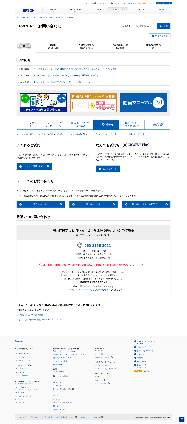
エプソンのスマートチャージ (24, 383)
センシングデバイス (101, 383)
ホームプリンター (21, 357)
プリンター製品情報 (61, 376)
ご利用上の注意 (47, 417)
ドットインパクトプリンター (24, 396)
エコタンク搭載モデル (23, 375)
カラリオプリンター (22, 369)
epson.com (97, 417)
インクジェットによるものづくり (105, 369)
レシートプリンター (21, 399)
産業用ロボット (100, 350)
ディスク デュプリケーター (61, 399)
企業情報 (140, 358)
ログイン (150, 3)
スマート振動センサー (102, 354)
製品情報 (20, 341)
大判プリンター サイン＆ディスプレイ (65, 351)
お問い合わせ (102, 3)
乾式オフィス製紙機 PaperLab (62, 402)
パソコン (55, 392)
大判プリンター (19, 392)
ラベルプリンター (20, 403)
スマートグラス (58, 385)
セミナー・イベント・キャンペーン (125, 3)
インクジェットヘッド (102, 365)
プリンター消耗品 (58, 371)
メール (67, 290)
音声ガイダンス (68, 275)
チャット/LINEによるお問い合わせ (92, 290)
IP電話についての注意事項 (31, 315)
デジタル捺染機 (58, 364)
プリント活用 (141, 347)
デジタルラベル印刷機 (60, 361)
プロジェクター (58, 382)
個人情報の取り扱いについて (65, 417)
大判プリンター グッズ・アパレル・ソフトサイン (68, 354)
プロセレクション (21, 372)
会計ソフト (56, 406)
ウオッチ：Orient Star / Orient (62, 389)
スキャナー (56, 395)
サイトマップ (21, 417)
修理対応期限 (86, 45)
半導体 (97, 376)
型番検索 (126, 26)
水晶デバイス (99, 380)
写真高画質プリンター (23, 360)
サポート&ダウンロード (145, 351)
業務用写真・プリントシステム (62, 358)
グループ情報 (90, 3)
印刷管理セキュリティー (60, 409)
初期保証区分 (120, 45)
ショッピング (141, 354)
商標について (85, 417)
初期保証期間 (153, 45)
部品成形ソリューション (102, 357)
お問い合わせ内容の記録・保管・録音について (40, 319)
